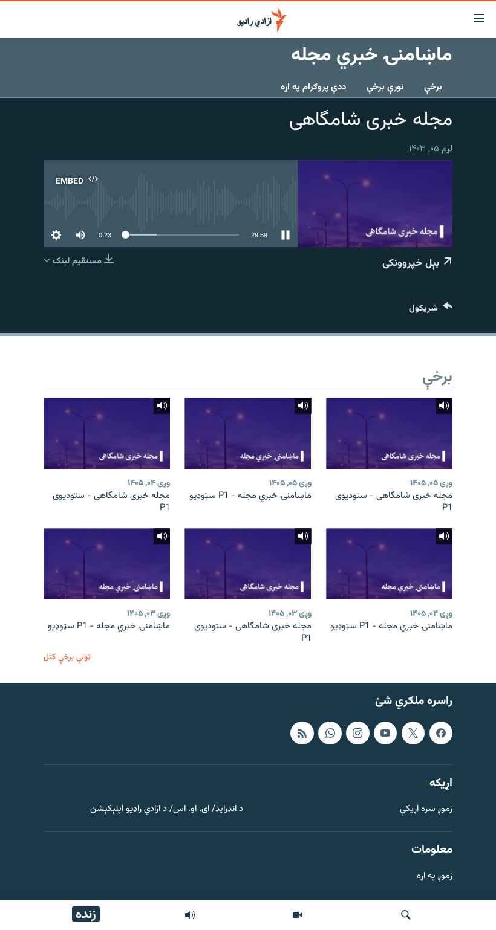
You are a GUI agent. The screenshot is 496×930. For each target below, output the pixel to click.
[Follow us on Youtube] (385, 733)
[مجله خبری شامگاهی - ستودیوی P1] (389, 433)
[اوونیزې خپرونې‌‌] (190, 915)
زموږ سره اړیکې (426, 810)
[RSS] (301, 733)
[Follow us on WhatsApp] (329, 733)
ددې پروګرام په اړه (313, 87)
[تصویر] (297, 915)
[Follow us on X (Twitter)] (413, 733)
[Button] (430, 311)
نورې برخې (385, 87)
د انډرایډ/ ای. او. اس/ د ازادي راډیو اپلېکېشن (166, 810)
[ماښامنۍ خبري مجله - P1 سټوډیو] (247, 433)
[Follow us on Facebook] (440, 733)
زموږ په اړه (434, 876)
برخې (433, 87)
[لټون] (406, 915)
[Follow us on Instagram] (357, 733)
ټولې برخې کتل (67, 657)
